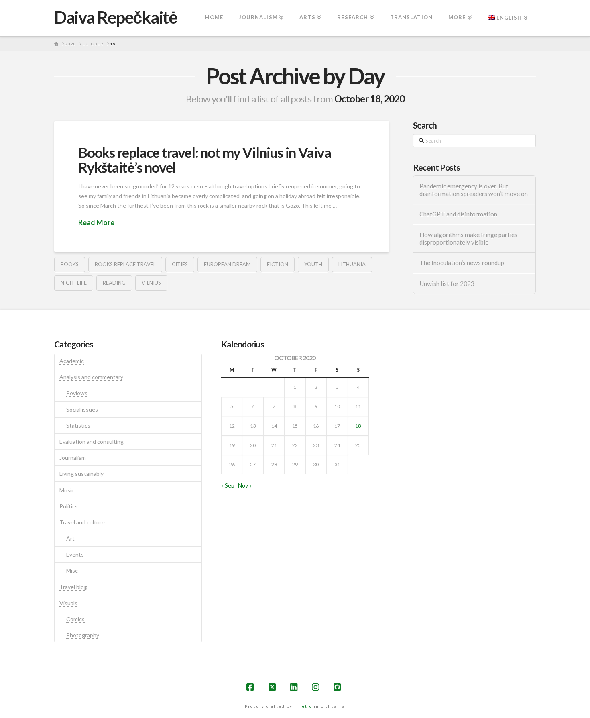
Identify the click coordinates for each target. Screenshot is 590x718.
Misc (72, 570)
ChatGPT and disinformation (458, 214)
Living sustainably (81, 473)
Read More (96, 222)
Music (66, 490)
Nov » (245, 485)
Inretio (303, 706)
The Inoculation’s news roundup (461, 262)
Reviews (76, 393)
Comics (75, 619)
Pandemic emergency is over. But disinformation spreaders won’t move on (473, 189)
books (70, 264)
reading (114, 282)
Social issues (82, 409)
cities (180, 264)
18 (358, 426)
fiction (277, 264)
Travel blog (73, 586)
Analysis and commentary (91, 376)
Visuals (68, 603)
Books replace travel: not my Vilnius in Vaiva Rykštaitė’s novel (204, 159)
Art (70, 538)
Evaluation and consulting (91, 441)
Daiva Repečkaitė (115, 17)
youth (313, 264)
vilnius (151, 282)
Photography (82, 635)
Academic (71, 360)
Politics (68, 506)
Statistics (78, 425)
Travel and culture (82, 522)
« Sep (227, 485)
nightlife (74, 282)
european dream (227, 264)
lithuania (352, 264)
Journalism (72, 457)
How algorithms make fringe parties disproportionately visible (468, 238)
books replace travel (125, 264)
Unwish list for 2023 (446, 283)
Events (75, 554)
